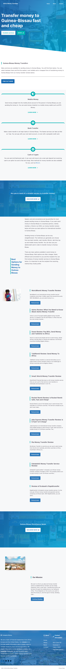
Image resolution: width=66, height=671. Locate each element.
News (54, 3)
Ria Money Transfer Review (42, 442)
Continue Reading (37, 599)
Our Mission (37, 577)
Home (48, 3)
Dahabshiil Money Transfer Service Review (45, 465)
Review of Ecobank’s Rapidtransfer (45, 486)
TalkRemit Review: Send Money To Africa (45, 355)
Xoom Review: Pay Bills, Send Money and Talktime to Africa (46, 333)
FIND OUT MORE (8, 81)
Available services (8, 33)
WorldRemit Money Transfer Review (46, 290)
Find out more (35, 302)
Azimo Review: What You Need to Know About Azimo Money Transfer (47, 311)
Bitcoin (38, 163)
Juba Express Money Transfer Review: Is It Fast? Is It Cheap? (47, 421)
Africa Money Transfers (10, 3)
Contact (61, 3)
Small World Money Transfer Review (46, 376)
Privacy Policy (62, 668)
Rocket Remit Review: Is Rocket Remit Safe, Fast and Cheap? (47, 399)
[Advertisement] (16, 237)
